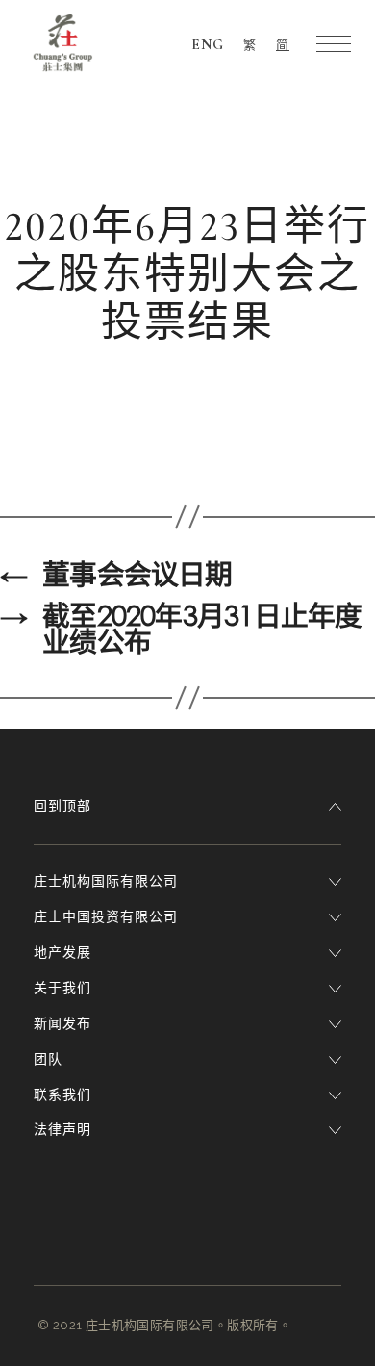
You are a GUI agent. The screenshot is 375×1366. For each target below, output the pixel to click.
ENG (207, 44)
